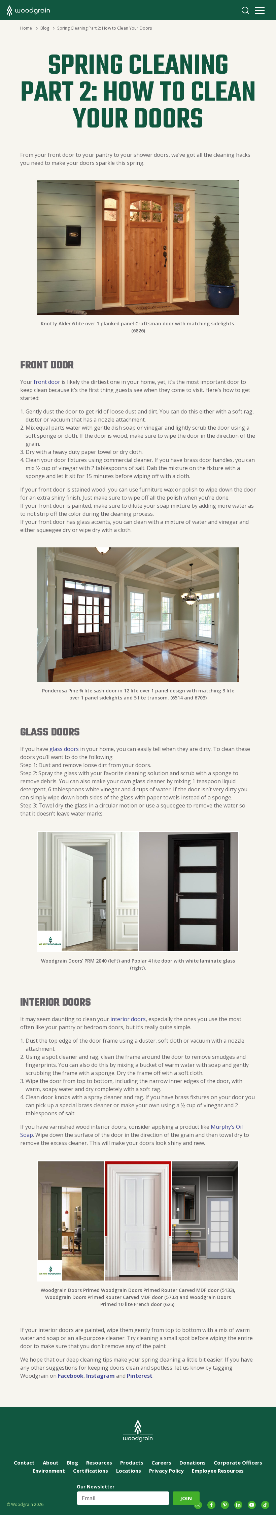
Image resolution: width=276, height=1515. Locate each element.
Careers (161, 1462)
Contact (24, 1462)
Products (131, 1462)
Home (26, 28)
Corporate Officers (238, 1462)
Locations (128, 1470)
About (51, 1462)
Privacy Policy (166, 1470)
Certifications (90, 1470)
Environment (49, 1470)
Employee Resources (218, 1470)
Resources (99, 1462)
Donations (192, 1462)
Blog (44, 28)
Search (245, 10)
